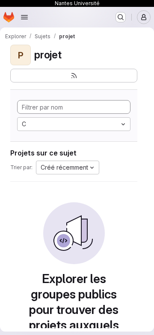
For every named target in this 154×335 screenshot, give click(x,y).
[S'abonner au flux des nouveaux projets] (73, 75)
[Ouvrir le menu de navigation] (24, 17)
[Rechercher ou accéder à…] (121, 17)
